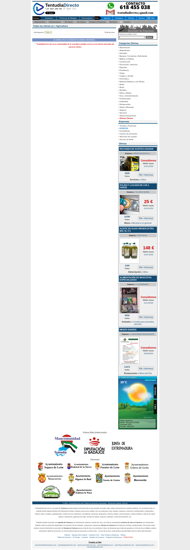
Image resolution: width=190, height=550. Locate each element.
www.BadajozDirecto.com (67, 545)
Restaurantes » (131, 373)
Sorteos (141, 18)
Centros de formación (128, 134)
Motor (122, 87)
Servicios (113, 22)
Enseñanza (124, 70)
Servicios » (135, 180)
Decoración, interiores (129, 65)
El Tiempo (76, 537)
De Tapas (69, 22)
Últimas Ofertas (126, 118)
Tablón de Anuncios (64, 537)
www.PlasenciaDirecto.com (124, 545)
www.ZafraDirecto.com (95, 547)
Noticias (67, 535)
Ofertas (131, 18)
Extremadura (87, 18)
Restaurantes (54, 22)
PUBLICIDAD (128, 537)
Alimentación (125, 47)
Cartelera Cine (94, 535)
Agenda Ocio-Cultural (79, 535)
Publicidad (124, 101)
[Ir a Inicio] (38, 15)
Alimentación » (135, 272)
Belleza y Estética (127, 59)
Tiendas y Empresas (97, 22)
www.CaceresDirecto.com (87, 545)
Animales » (127, 322)
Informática (124, 79)
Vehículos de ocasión (128, 137)
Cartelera (119, 18)
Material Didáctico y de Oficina (132, 82)
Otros (143, 180)
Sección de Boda (126, 139)
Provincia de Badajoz (68, 18)
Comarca (49, 18)
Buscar (149, 37)
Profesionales (125, 99)
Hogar (122, 73)
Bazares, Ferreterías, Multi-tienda (133, 56)
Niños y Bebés (125, 93)
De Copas (81, 22)
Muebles (123, 90)
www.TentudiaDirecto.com (145, 545)
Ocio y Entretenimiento (129, 96)
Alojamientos (40, 22)
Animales (123, 53)
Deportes (123, 67)
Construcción (125, 62)
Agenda (107, 18)
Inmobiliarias (125, 131)
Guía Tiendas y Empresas (110, 535)
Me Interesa (146, 174)
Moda (122, 84)
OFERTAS (124, 128)
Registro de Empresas (114, 537)
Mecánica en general (141, 223)
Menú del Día (145, 373)
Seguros (123, 110)
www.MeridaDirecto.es (105, 545)
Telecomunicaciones (128, 116)
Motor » (128, 223)
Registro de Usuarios (97, 537)
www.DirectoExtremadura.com (45, 545)
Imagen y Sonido (126, 76)
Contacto (85, 537)
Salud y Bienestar (127, 107)
